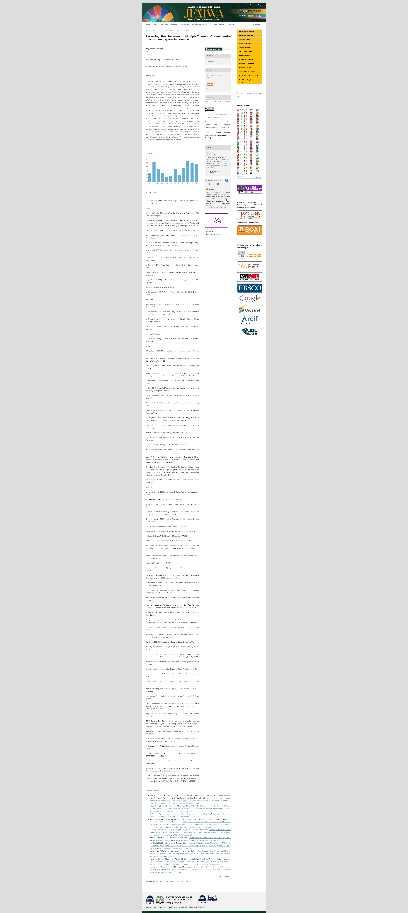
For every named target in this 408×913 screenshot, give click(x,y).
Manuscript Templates (246, 35)
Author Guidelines (245, 43)
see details (217, 234)
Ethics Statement (244, 47)
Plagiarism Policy (244, 55)
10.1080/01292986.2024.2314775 (217, 207)
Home (148, 30)
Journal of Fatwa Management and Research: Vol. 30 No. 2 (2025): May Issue (191, 864)
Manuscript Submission (246, 31)
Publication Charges (245, 68)
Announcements (199, 24)
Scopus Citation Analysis (247, 72)
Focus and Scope (244, 39)
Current (174, 24)
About (148, 24)
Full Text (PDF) (214, 49)
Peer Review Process (246, 59)
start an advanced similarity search (169, 881)
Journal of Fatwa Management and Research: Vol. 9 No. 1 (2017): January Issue (191, 840)
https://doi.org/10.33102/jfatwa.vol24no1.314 (165, 60)
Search (257, 24)
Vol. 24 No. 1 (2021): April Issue (171, 30)
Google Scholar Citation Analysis (249, 76)
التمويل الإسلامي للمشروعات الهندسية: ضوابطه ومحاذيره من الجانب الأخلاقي (186, 814)
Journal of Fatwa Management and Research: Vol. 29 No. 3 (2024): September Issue (180, 827)
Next (227, 877)
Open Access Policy (245, 51)
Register (253, 5)
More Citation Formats (214, 171)
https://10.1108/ (166, 420)
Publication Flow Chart (246, 64)
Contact (231, 24)
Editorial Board (161, 24)
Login (260, 5)
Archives (185, 24)
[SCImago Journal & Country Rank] (249, 95)
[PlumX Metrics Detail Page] (216, 220)
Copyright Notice (216, 24)
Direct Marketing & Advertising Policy (249, 81)
